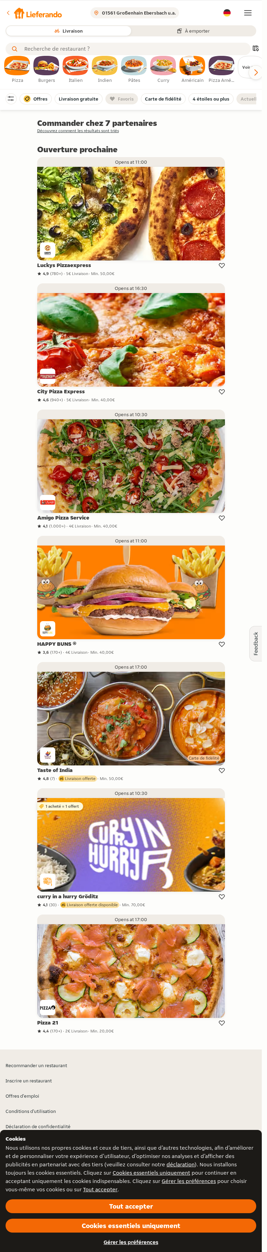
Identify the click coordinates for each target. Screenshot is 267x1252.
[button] (34, 12)
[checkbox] (17, 70)
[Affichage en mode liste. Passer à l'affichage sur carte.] (255, 49)
